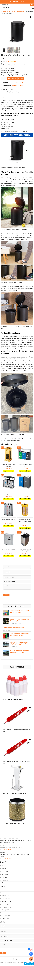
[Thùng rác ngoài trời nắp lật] (8, 539)
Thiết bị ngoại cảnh (6, 912)
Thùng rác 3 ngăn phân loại (8, 519)
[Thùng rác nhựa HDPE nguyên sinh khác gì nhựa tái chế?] (6, 610)
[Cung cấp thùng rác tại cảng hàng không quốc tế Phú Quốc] (6, 650)
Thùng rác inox (20, 11)
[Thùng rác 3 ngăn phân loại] (8, 509)
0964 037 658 (19, 1)
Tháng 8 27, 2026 (13, 614)
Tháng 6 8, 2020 (13, 646)
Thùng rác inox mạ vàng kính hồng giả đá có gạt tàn (25, 521)
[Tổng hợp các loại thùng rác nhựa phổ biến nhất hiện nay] (6, 633)
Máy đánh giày (5, 904)
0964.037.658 (13, 83)
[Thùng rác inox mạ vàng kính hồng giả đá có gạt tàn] (25, 509)
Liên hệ (3, 883)
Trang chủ (3, 11)
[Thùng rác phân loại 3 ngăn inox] (25, 454)
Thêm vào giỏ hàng (12, 78)
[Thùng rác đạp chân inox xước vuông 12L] (25, 539)
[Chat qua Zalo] (31, 954)
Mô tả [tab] (2, 97)
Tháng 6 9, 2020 (13, 637)
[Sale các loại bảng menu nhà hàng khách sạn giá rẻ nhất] (6, 619)
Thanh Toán (5, 871)
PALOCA (2, 962)
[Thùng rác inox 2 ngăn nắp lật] (25, 482)
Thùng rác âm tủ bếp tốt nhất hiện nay (13, 627)
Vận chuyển (5, 865)
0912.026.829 (13, 86)
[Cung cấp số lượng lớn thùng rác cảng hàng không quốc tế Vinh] (6, 642)
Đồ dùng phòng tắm (7, 901)
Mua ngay (20, 78)
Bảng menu (5, 890)
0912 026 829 (7, 859)
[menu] (33, 8)
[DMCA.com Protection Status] (29, 962)
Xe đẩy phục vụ (5, 918)
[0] (30, 949)
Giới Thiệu (4, 877)
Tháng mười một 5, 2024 (15, 623)
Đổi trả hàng (5, 874)
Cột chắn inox (5, 895)
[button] (30, 17)
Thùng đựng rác (11, 11)
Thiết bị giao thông (6, 907)
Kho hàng (4, 868)
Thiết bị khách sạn (6, 910)
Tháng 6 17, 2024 (6, 630)
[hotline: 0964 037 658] (31, 959)
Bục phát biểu (5, 893)
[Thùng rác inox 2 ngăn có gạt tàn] (8, 482)
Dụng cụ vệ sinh (6, 898)
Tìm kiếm (32, 4)
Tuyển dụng (5, 880)
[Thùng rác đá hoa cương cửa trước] (8, 454)
